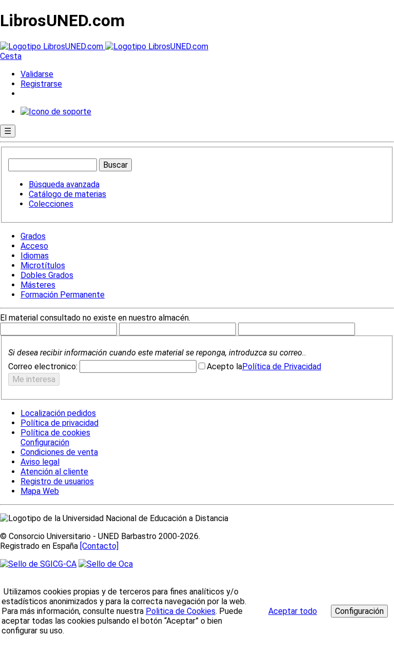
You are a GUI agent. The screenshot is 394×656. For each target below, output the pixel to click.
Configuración (44, 442)
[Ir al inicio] (104, 46)
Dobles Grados (47, 275)
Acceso (34, 246)
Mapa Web (40, 491)
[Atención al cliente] (56, 111)
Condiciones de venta (59, 452)
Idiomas (35, 256)
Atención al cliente (54, 471)
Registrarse (41, 84)
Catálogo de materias (67, 194)
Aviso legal (40, 462)
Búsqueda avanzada (64, 184)
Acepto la (224, 366)
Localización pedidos (58, 413)
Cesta (11, 56)
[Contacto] (99, 546)
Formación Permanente (63, 295)
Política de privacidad (59, 423)
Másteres (38, 285)
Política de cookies (55, 433)
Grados (33, 236)
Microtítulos (43, 265)
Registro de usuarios (57, 481)
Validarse (37, 74)
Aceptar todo (292, 611)
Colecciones (51, 204)
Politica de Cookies (180, 611)
